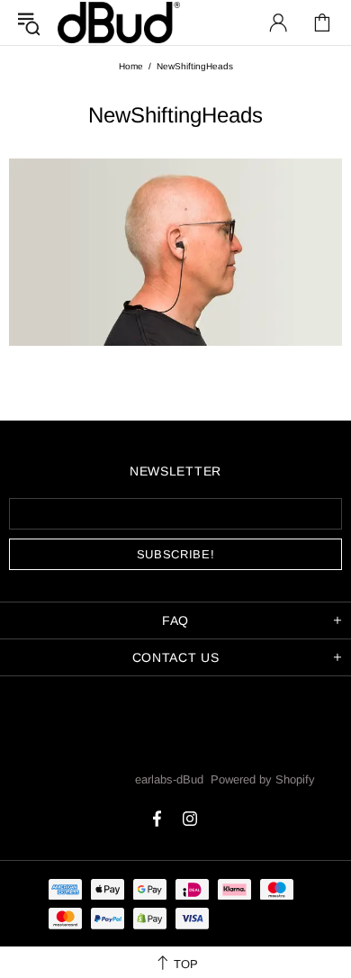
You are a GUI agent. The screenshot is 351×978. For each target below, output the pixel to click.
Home (131, 66)
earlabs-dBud (119, 22)
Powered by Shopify (263, 779)
